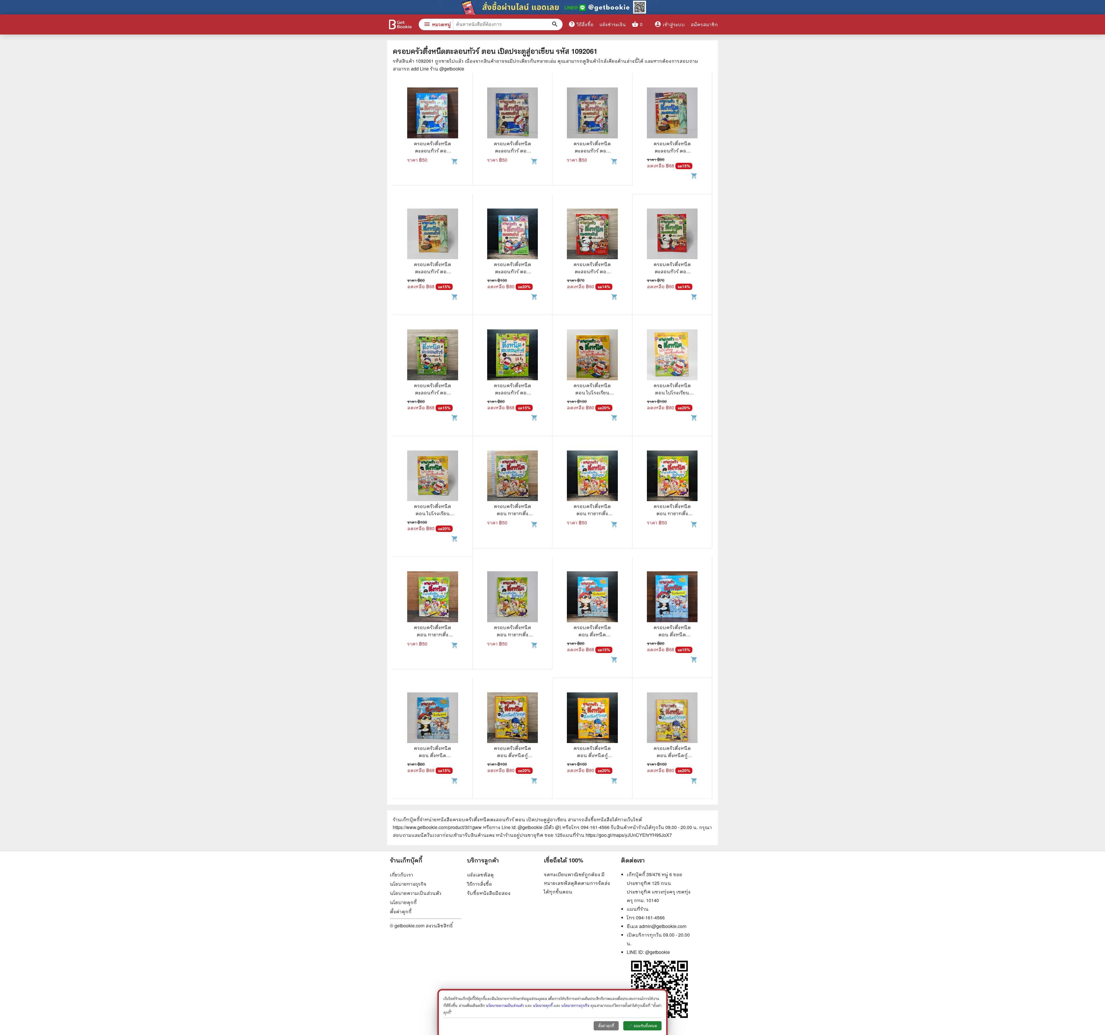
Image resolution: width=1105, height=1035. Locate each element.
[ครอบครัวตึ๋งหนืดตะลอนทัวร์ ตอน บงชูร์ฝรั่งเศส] (512, 235)
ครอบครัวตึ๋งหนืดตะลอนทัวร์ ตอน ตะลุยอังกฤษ (432, 150)
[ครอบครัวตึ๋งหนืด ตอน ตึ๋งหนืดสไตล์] (592, 597)
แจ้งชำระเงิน (612, 24)
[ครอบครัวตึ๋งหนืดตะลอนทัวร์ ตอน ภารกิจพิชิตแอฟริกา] (432, 355)
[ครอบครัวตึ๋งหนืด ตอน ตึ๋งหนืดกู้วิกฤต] (512, 718)
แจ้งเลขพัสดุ (480, 874)
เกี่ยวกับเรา (401, 874)
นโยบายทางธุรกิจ (408, 884)
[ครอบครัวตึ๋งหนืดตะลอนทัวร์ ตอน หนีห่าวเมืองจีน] (592, 235)
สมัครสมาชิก (704, 24)
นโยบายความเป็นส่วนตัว (415, 893)
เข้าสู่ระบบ (669, 24)
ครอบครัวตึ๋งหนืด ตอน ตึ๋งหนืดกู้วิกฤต (512, 755)
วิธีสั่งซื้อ (581, 24)
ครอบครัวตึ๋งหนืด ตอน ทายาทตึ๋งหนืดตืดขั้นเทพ (512, 513)
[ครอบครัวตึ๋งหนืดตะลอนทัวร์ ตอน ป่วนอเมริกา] (672, 113)
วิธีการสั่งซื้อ (479, 884)
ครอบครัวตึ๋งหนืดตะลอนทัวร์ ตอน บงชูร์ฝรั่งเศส (512, 271)
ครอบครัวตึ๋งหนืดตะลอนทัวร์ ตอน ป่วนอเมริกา (672, 150)
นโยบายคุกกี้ (403, 902)
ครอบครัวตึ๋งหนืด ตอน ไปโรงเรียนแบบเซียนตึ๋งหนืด (592, 392)
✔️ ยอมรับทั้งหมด (642, 1026)
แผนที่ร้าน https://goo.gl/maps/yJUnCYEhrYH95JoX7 (617, 835)
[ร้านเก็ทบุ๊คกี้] (400, 25)
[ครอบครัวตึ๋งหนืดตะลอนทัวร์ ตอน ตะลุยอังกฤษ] (432, 113)
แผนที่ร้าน (638, 909)
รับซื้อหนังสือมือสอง (488, 893)
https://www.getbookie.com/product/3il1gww (437, 827)
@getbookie (657, 952)
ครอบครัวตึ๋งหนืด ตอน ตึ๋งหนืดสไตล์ (592, 634)
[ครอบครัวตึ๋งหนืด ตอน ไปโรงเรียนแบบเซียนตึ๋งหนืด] (592, 355)
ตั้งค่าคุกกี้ (400, 911)
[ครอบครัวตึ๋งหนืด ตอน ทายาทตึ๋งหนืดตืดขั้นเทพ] (512, 476)
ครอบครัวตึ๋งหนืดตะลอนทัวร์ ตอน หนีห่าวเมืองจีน (592, 271)
